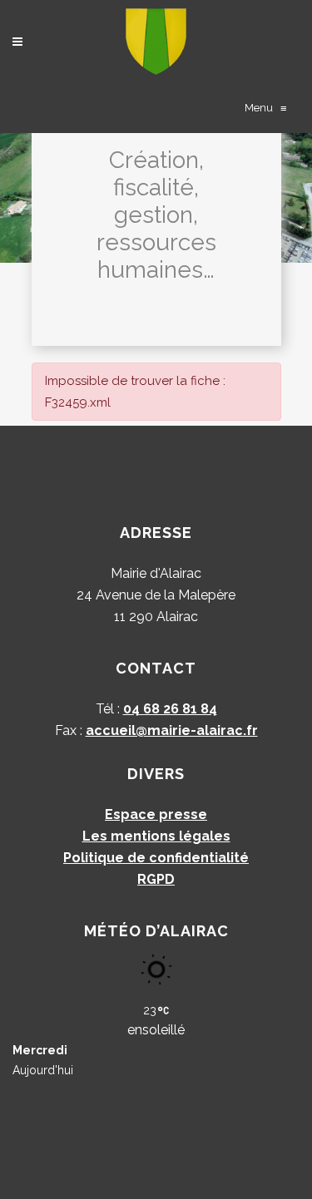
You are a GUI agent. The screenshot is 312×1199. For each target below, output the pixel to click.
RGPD (156, 879)
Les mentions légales (156, 836)
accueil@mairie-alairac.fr (172, 730)
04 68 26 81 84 (170, 709)
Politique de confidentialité (156, 858)
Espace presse (156, 814)
